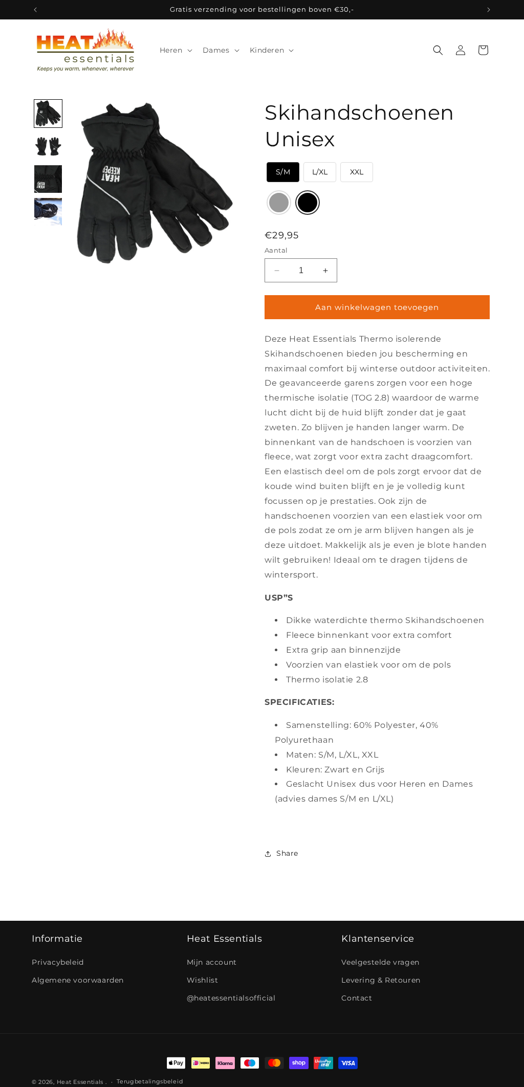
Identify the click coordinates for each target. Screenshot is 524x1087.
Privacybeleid (58, 962)
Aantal (276, 250)
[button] (175, 50)
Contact (356, 998)
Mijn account (212, 962)
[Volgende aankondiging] (488, 9)
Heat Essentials (80, 1081)
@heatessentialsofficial (231, 998)
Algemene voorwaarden (78, 980)
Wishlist (203, 980)
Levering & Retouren (380, 980)
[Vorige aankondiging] (35, 9)
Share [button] (287, 853)
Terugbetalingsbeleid (150, 1081)
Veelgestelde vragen (380, 962)
